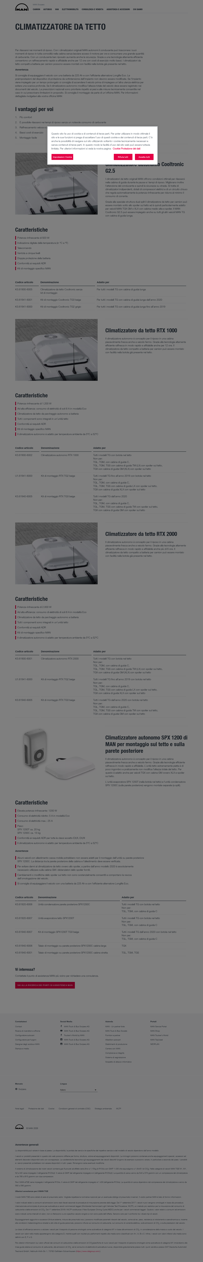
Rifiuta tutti (123, 157)
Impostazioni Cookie (62, 157)
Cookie (116, 148)
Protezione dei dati (130, 148)
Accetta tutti (144, 157)
